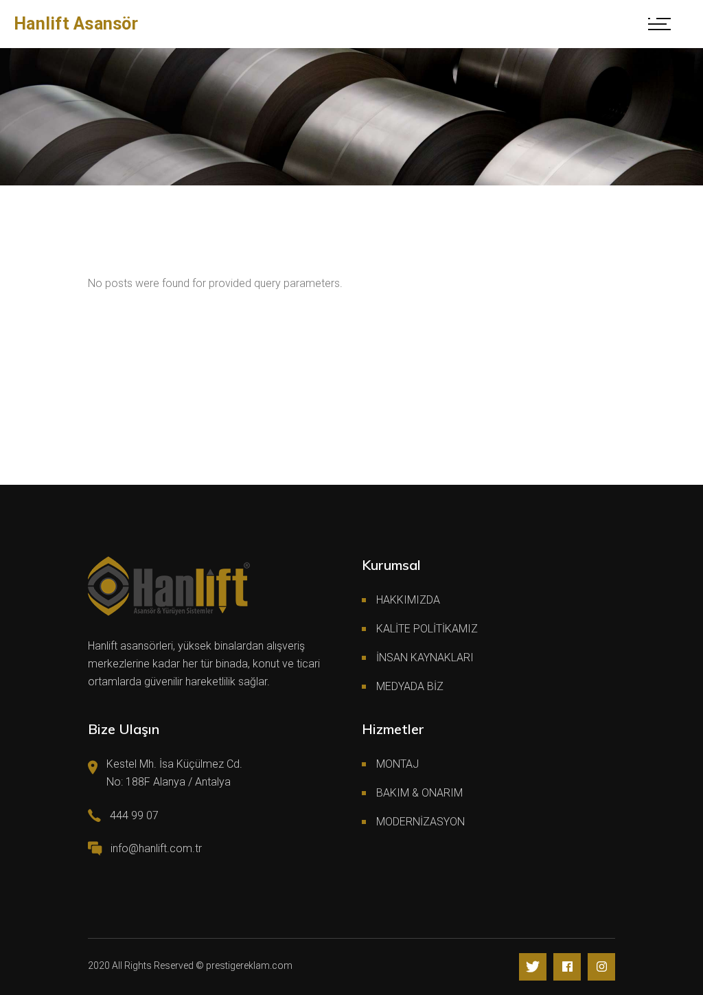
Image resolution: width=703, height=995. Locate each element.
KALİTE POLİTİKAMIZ (427, 628)
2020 (99, 965)
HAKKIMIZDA (408, 599)
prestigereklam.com (249, 965)
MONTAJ (397, 763)
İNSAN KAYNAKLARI (425, 657)
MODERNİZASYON (420, 821)
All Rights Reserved (153, 965)
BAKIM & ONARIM (419, 792)
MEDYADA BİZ (409, 686)
